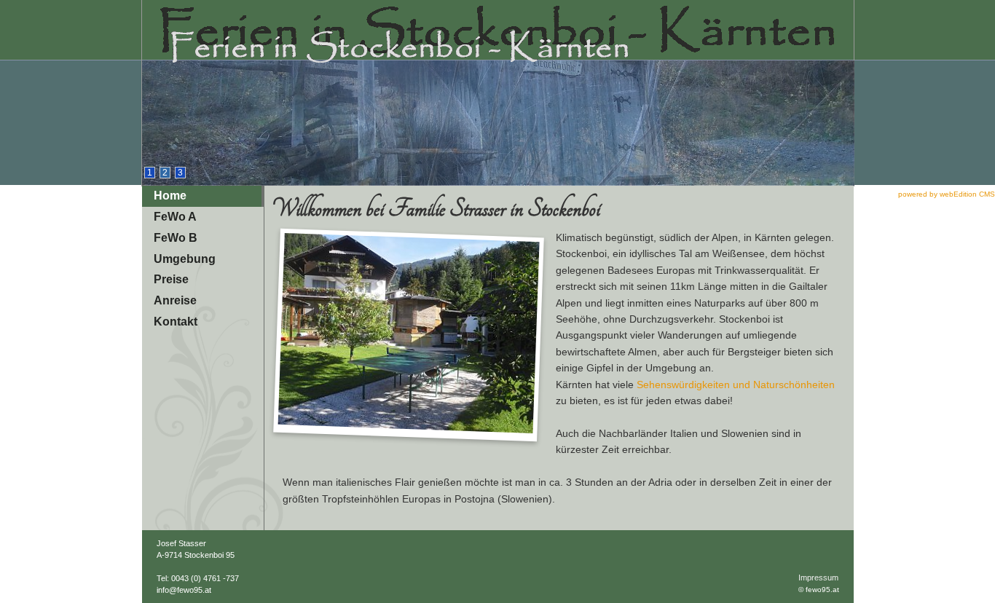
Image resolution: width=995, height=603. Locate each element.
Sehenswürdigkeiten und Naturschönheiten (736, 384)
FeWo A (175, 216)
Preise (171, 279)
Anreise (175, 300)
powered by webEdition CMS (946, 194)
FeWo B (175, 238)
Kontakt (175, 321)
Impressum (818, 577)
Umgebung (185, 259)
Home (170, 195)
